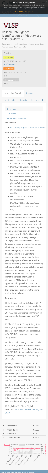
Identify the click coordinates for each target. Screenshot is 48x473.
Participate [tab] (9, 100)
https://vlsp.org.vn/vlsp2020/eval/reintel (28, 127)
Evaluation (11, 113)
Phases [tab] (30, 93)
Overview (11, 109)
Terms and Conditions (16, 118)
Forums (35, 100)
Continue (19, 11)
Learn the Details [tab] (13, 93)
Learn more (29, 12)
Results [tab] (23, 100)
